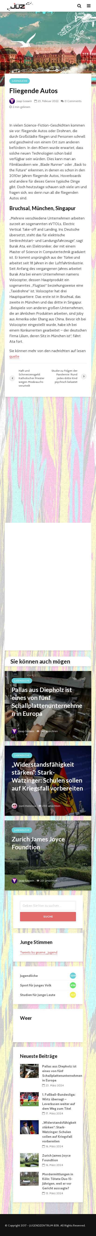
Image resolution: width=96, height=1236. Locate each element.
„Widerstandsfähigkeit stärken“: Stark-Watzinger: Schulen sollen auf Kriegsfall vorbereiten (59, 1131)
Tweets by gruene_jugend (38, 952)
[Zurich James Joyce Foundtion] (48, 855)
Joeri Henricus (27, 806)
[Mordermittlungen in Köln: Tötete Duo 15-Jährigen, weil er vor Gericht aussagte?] (29, 1178)
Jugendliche (19, 80)
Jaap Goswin (24, 101)
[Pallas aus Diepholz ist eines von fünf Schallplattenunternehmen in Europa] (48, 705)
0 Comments (73, 101)
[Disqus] (48, 460)
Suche (48, 916)
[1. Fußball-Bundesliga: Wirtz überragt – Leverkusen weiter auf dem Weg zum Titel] (29, 1099)
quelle (14, 356)
